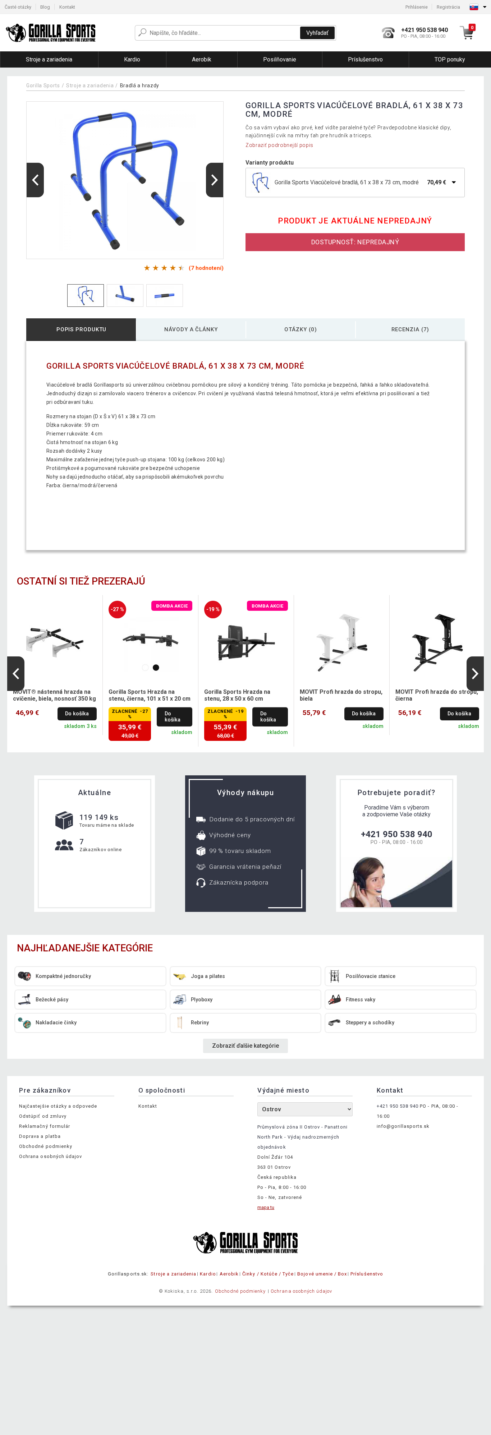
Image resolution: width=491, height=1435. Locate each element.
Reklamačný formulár (44, 1126)
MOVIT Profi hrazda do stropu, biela (341, 695)
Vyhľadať (317, 32)
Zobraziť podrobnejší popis (279, 145)
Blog (45, 7)
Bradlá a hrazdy (140, 85)
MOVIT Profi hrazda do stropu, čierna (436, 695)
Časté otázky (18, 7)
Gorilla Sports (43, 85)
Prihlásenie (416, 7)
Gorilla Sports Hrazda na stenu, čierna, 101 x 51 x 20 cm (150, 695)
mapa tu (265, 1207)
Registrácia (448, 7)
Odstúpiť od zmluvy (42, 1116)
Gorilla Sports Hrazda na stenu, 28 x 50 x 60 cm (237, 695)
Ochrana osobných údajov (50, 1156)
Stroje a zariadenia (90, 85)
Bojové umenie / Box (322, 1274)
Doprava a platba (40, 1136)
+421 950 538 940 (396, 834)
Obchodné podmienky (45, 1146)
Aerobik (229, 1274)
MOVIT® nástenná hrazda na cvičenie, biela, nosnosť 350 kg (54, 695)
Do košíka (77, 714)
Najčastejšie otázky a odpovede (58, 1106)
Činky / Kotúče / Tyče (268, 1274)
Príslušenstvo (366, 1274)
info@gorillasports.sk (403, 1126)
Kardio (208, 1274)
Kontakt (67, 7)
